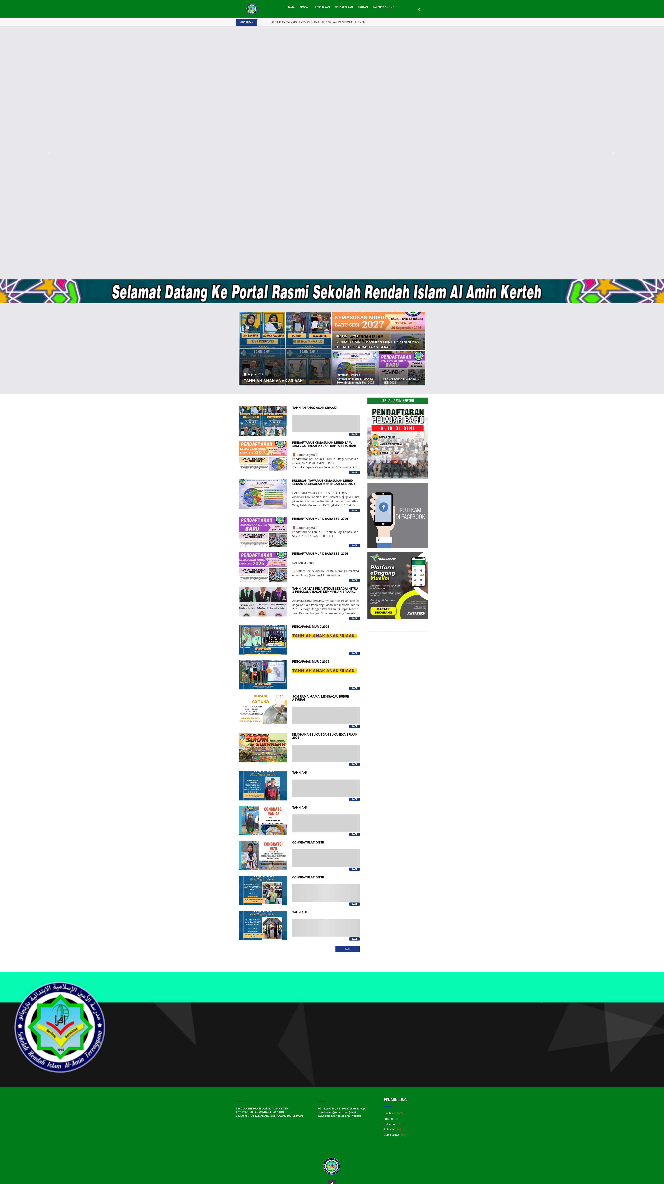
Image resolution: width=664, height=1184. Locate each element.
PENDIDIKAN (322, 7)
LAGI (354, 434)
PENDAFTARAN (344, 7)
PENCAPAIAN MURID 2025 (310, 626)
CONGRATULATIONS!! (308, 842)
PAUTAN (363, 7)
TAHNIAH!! (300, 807)
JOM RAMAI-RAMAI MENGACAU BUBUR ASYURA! (320, 698)
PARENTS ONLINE (383, 7)
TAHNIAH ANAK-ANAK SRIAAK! (274, 380)
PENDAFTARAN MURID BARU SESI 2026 (297, 22)
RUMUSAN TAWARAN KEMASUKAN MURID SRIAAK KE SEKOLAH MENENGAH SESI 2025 (323, 482)
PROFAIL (304, 7)
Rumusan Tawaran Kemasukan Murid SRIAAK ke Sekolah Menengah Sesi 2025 (355, 378)
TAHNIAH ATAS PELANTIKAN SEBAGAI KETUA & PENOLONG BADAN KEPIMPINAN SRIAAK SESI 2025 (325, 592)
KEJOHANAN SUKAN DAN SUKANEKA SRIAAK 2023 (324, 736)
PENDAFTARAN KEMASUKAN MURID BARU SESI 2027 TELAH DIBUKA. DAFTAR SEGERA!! (324, 444)
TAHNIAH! (299, 772)
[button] (50, 152)
